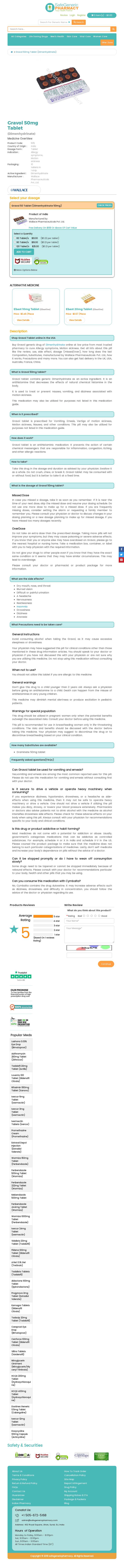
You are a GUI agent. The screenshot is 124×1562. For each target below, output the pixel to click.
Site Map (69, 1479)
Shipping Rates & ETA (76, 1495)
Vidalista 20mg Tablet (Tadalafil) (20, 1242)
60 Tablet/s (22, 238)
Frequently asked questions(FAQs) (32, 760)
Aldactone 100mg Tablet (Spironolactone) (20, 1283)
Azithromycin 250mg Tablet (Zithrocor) (18, 1056)
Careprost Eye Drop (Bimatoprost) (19, 1329)
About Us (17, 1471)
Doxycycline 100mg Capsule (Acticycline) (19, 1434)
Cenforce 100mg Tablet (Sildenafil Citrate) (20, 1342)
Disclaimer (18, 1499)
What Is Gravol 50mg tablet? (28, 372)
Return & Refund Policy (24, 1483)
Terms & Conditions (23, 1475)
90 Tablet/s (22, 242)
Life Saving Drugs (38, 36)
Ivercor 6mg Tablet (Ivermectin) (18, 1099)
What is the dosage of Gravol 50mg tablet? (37, 485)
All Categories (18, 36)
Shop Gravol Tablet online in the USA (33, 338)
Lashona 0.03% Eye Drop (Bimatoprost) (19, 1044)
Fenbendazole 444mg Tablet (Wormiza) (19, 1207)
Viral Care (85, 36)
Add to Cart (23, 251)
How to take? (19, 462)
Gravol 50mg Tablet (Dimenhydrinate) (36, 51)
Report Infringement (75, 1483)
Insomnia (22, 606)
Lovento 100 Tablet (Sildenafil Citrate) (20, 1078)
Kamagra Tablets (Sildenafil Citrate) (20, 1308)
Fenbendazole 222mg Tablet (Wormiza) (18, 1185)
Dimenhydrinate (55, 344)
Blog (66, 1503)
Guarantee (18, 1495)
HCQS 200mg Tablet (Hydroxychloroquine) (21, 1380)
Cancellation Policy (75, 1475)
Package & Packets (75, 1499)
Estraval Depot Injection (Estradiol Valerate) (19, 1147)
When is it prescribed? (24, 414)
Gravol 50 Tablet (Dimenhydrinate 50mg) (36, 205)
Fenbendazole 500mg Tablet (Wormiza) (18, 1173)
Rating (71, 916)
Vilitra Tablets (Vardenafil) (18, 1353)
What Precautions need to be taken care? (36, 624)
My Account (70, 1491)
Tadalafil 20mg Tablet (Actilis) (19, 1067)
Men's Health (57, 36)
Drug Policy (70, 1487)
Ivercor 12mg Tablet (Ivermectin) (18, 1421)
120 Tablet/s (22, 246)
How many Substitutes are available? (34, 745)
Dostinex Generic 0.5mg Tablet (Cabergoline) (20, 1409)
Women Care (100, 36)
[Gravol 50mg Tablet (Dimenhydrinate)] (63, 86)
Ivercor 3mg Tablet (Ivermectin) (18, 1111)
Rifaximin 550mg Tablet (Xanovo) (20, 1089)
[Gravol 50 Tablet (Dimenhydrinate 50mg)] (20, 220)
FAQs (15, 1487)
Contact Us (18, 1491)
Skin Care (72, 36)
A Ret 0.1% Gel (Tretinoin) (18, 1264)
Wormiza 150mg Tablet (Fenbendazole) (19, 1161)
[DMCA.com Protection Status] (23, 1455)
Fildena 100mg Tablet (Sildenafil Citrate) (20, 1253)
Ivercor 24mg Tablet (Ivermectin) (18, 1231)
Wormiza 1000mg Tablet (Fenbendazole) (20, 1219)
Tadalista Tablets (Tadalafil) (20, 1273)
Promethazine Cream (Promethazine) (19, 1133)
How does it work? (22, 438)
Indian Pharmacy (21, 1503)
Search (80, 22)
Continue (106, 964)
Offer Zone (107, 42)
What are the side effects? (27, 579)
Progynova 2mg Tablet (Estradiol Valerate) (20, 1296)
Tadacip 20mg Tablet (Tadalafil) (20, 1319)
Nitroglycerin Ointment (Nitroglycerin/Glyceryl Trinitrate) (20, 1365)
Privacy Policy (19, 1479)
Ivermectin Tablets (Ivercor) (20, 1123)
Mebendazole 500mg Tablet (18, 1196)
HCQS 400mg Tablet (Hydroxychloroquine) (21, 1396)
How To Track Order (75, 1471)
